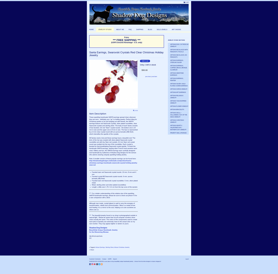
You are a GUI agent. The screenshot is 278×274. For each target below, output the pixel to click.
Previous (90, 81)
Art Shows (176, 29)
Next (137, 81)
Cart (187, 2)
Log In (187, 259)
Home (91, 29)
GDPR (109, 259)
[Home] (139, 14)
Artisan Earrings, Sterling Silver (104, 247)
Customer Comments (95, 259)
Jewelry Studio (105, 29)
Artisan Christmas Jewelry (121, 247)
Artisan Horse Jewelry (178, 89)
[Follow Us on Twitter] (99, 263)
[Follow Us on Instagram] (93, 263)
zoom (136, 110)
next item (154, 76)
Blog (150, 29)
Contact (104, 259)
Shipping (139, 29)
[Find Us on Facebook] (90, 263)
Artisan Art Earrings (178, 92)
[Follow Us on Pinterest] (95, 263)
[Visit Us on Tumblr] (97, 263)
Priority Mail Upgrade (178, 133)
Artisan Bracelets (177, 109)
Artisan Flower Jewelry (179, 106)
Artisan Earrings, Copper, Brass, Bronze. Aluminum (178, 68)
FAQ (130, 29)
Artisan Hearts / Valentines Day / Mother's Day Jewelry (178, 127)
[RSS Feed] (102, 263)
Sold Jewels (162, 29)
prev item (148, 76)
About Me (120, 29)
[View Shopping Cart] (184, 2)
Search (115, 259)
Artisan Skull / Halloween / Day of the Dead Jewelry (178, 115)
